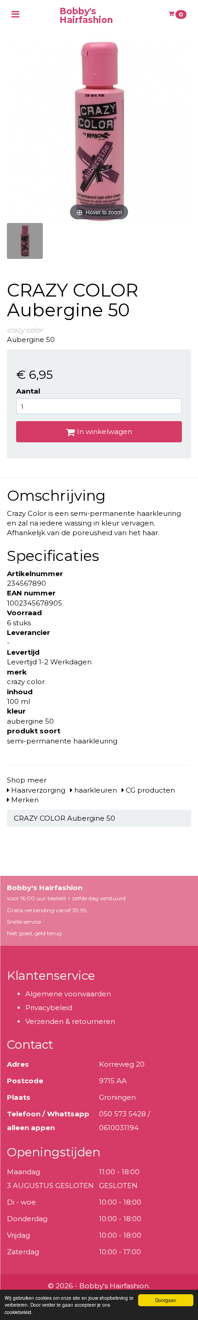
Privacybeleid (48, 1007)
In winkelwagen (103, 431)
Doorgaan (165, 1300)
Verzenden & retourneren (70, 1021)
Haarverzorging (37, 790)
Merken (24, 799)
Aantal (28, 391)
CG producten (149, 790)
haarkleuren (94, 790)
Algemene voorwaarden (68, 993)
